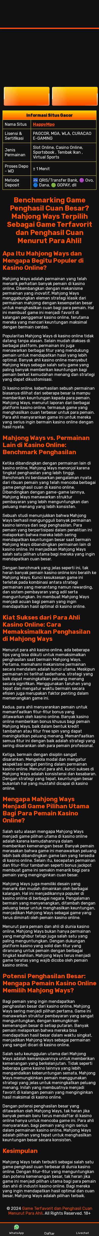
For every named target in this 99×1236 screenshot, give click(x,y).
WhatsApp (16, 1233)
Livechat (82, 1233)
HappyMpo (44, 124)
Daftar (49, 1232)
